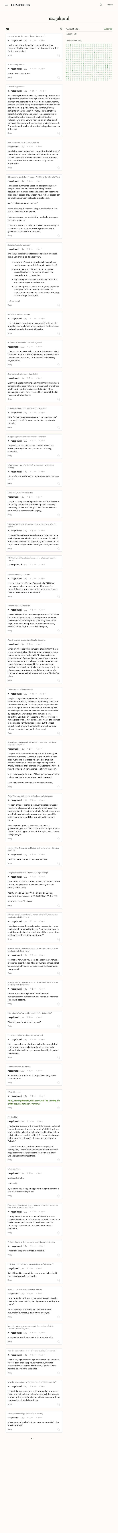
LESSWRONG (20, 5)
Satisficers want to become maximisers (23, 143)
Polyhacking (13, 1117)
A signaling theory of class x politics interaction (27, 409)
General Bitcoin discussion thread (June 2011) (26, 36)
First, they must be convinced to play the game (26, 640)
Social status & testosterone (19, 245)
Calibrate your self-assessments (20, 690)
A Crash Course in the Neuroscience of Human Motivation (31, 1242)
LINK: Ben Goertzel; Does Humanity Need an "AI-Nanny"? (30, 1264)
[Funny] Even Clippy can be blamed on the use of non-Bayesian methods (33, 849)
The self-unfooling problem (19, 574)
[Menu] (6, 5)
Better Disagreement (16, 87)
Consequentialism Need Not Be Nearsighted (25, 1035)
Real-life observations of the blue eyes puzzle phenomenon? (32, 1351)
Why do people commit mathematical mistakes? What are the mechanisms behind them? (33, 916)
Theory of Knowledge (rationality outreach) (25, 1414)
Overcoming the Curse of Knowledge (22, 374)
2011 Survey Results (16, 65)
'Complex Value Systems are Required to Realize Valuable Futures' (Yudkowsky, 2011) (30, 1327)
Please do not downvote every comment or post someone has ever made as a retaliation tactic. (33, 1206)
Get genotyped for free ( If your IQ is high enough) (28, 873)
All (7, 29)
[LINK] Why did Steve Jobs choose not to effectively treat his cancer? (32, 525)
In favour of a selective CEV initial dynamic (25, 343)
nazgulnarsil (59, 18)
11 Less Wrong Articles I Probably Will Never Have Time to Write (34, 177)
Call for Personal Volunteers (19, 1067)
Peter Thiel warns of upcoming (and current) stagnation (30, 796)
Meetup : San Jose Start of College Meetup (25, 1290)
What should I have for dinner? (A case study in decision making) (31, 466)
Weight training (14, 1092)
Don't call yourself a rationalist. (20, 493)
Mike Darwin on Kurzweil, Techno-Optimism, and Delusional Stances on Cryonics (32, 743)
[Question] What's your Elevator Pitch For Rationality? (30, 1013)
